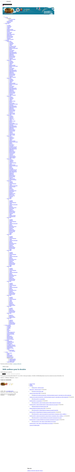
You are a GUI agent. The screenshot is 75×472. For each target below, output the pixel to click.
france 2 (41, 470)
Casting (8, 28)
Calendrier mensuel (10, 342)
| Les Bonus (7, 340)
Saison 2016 (9, 114)
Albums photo (11, 118)
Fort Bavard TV (10, 344)
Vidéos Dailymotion (10, 361)
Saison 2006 (9, 295)
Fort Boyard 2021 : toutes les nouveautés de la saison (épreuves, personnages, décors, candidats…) (47, 415)
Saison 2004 (9, 313)
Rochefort (11, 20)
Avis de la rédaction (12, 162)
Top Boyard (11, 153)
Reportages (9, 22)
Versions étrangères (12, 156)
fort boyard (33, 470)
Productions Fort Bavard (11, 346)
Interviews (11, 143)
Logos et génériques (10, 333)
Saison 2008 (9, 266)
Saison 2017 (9, 96)
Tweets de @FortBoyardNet (34, 425)
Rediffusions (11, 54)
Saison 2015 (9, 135)
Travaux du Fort (12, 112)
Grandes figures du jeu (11, 332)
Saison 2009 (9, 250)
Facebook (31, 385)
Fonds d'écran (9, 343)
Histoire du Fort (10, 21)
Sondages (11, 131)
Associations (9, 26)
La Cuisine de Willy (12, 46)
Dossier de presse (10, 29)
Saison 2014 (9, 158)
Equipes (10, 187)
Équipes (8, 31)
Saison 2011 (9, 217)
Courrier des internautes (13, 185)
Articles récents (32, 383)
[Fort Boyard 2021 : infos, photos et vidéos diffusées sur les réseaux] (44, 421)
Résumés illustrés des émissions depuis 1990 (37, 408)
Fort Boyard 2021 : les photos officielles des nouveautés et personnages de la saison (44, 419)
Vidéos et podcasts (10, 39)
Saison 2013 (9, 180)
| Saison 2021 (7, 23)
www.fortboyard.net (9, 391)
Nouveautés (9, 33)
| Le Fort (6, 17)
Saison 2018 (9, 78)
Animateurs (9, 326)
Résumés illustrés (10, 36)
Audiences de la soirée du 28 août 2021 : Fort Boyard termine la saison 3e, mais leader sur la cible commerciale (49, 397)
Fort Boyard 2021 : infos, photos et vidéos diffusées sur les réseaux (41, 423)
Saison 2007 (9, 281)
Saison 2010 (9, 234)
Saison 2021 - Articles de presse (35, 389)
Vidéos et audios (12, 113)
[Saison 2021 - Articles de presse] (38, 387)
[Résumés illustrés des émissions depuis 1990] (40, 406)
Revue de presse (10, 37)
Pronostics (11, 192)
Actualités (8, 25)
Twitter (31, 384)
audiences (29, 470)
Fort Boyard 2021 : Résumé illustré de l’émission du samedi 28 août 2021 (42, 412)
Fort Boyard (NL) (12, 216)
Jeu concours (11, 189)
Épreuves (8, 330)
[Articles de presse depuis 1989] (37, 391)
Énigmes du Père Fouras (11, 30)
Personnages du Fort (12, 52)
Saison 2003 (9, 318)
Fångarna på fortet (12, 215)
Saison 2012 (9, 198)
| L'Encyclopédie (8, 325)
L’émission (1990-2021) (17, 363)
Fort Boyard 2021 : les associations (36, 400)
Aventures (9, 327)
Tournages (9, 38)
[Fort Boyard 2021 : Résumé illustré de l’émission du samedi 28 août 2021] (45, 410)
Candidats (8, 328)
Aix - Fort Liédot (12, 19)
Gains (8, 331)
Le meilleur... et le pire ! (11, 345)
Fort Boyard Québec (12, 179)
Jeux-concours (9, 32)
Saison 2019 (9, 60)
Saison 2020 (9, 41)
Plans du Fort (11, 172)
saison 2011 (38, 470)
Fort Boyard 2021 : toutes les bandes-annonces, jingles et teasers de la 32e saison (44, 404)
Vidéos (10, 197)
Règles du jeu (9, 35)
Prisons (8, 335)
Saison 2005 (9, 306)
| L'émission (7, 40)
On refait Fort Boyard (13, 146)
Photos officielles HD (10, 34)
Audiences (9, 27)
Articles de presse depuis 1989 (35, 393)
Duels (8, 329)
